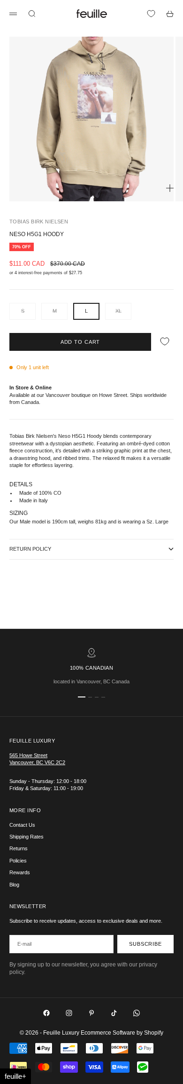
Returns (18, 848)
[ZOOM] (169, 188)
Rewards (19, 872)
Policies (18, 860)
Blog (14, 884)
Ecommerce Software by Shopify (122, 1032)
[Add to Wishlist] (165, 341)
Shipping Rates (26, 836)
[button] (15, 1076)
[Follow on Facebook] (46, 1013)
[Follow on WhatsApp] (136, 1013)
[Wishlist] (151, 13)
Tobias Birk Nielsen (38, 221)
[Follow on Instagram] (69, 1013)
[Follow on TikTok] (114, 1013)
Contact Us (22, 825)
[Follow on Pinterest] (91, 1013)
